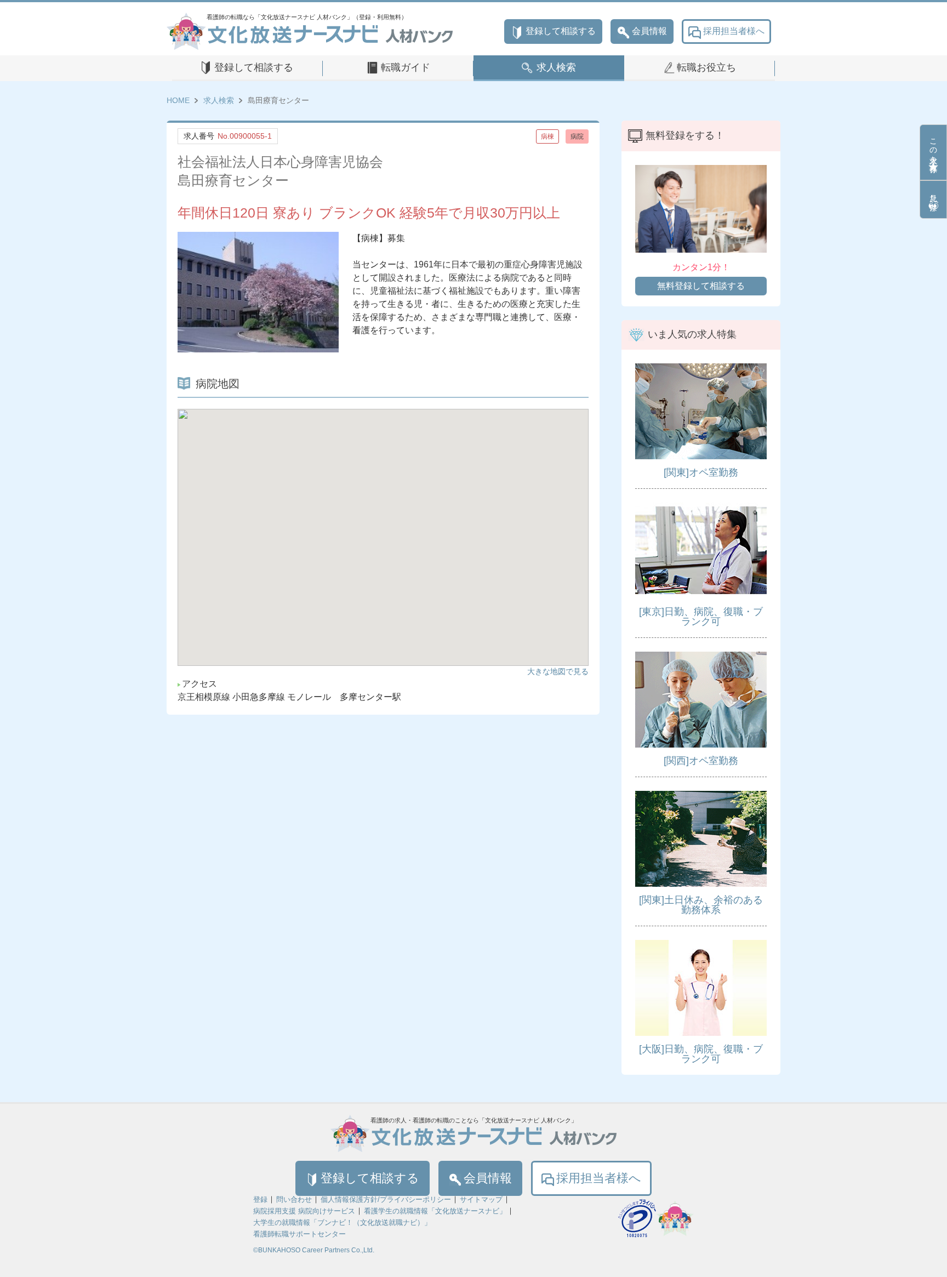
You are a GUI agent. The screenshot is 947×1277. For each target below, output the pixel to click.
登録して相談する (561, 31)
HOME (178, 100)
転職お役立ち (706, 67)
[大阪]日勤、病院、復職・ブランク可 (701, 1054)
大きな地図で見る (558, 671)
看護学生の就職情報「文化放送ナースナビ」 (435, 1211)
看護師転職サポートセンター (299, 1234)
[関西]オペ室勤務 (701, 760)
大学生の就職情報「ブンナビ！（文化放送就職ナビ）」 (342, 1222)
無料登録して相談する (701, 285)
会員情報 (649, 31)
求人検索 (556, 67)
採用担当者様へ (734, 31)
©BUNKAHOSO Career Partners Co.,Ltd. (313, 1250)
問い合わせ (294, 1199)
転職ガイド (405, 67)
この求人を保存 (933, 146)
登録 (260, 1199)
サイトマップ (481, 1199)
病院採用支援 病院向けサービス (304, 1211)
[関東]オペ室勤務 (701, 472)
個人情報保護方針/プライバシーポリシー (386, 1199)
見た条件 (933, 193)
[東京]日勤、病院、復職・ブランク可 (701, 616)
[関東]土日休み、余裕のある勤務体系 (701, 904)
